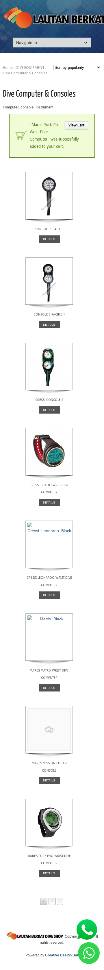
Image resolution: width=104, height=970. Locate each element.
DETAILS (49, 239)
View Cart (76, 125)
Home (8, 67)
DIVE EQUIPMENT (30, 67)
